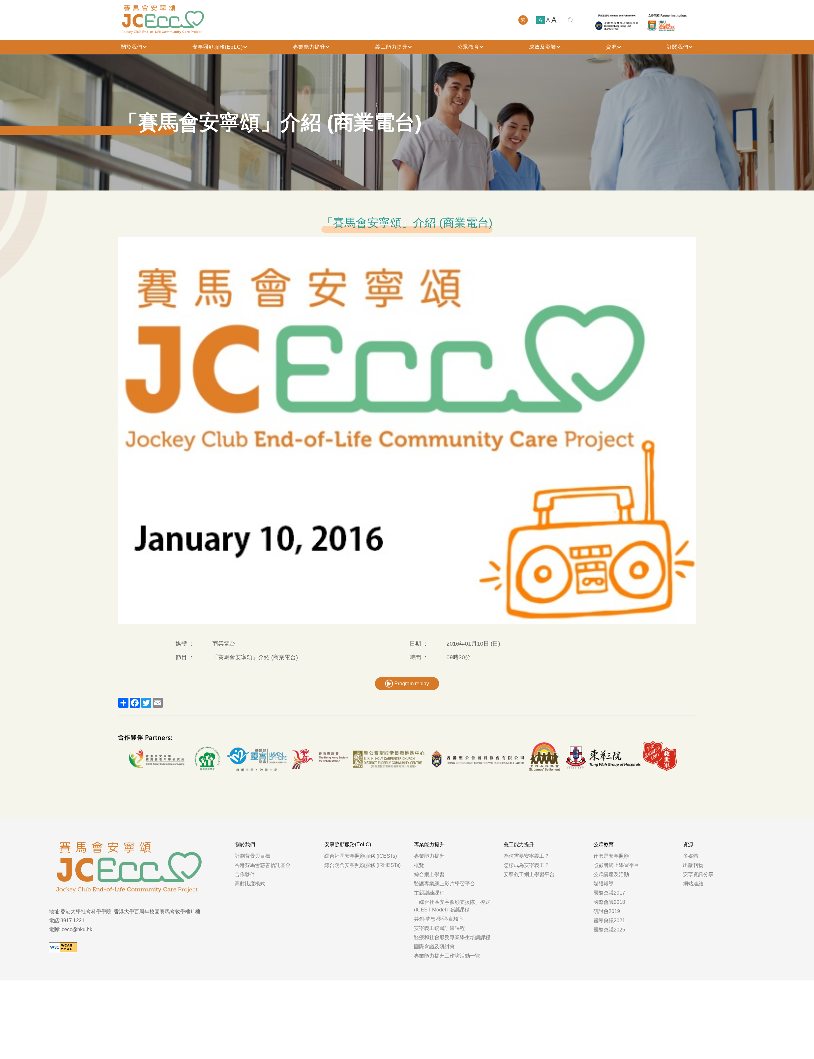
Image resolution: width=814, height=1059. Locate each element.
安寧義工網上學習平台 (529, 874)
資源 (611, 47)
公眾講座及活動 (611, 874)
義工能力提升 (391, 47)
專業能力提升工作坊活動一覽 (447, 956)
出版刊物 (693, 865)
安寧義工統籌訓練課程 (439, 928)
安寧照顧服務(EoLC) (217, 47)
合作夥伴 (245, 874)
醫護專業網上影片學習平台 (444, 883)
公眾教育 (468, 47)
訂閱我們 (677, 47)
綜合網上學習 (429, 874)
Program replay (411, 683)
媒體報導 (603, 883)
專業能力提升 (309, 47)
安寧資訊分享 (698, 874)
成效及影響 (542, 47)
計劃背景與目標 (252, 856)
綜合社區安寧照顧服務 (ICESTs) (360, 856)
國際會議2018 (609, 902)
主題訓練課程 (429, 893)
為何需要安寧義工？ (526, 856)
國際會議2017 (609, 893)
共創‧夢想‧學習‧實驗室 (439, 919)
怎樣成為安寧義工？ (526, 865)
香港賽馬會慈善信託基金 (263, 865)
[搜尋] (571, 20)
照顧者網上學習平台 (616, 865)
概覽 (419, 865)
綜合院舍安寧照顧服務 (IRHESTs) (362, 865)
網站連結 (693, 883)
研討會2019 (606, 911)
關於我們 (131, 47)
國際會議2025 (609, 929)
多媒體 (690, 856)
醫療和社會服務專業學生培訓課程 (452, 937)
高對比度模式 (250, 883)
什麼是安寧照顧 (611, 856)
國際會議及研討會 (434, 946)
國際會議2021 (609, 920)
